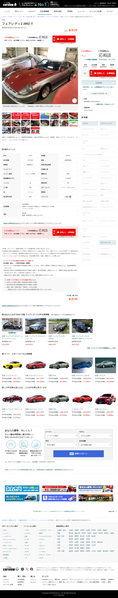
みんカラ (33, 582)
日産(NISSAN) (23, 520)
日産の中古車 (40, 16)
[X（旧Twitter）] (27, 569)
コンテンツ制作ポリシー (49, 582)
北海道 (71, 530)
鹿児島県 (105, 551)
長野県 (77, 536)
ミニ (40, 542)
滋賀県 (88, 542)
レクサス (27, 533)
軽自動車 (6, 555)
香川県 (77, 548)
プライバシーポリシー (76, 579)
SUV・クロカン (8, 545)
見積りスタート (81, 454)
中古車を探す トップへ (40, 511)
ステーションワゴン (9, 539)
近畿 (58, 542)
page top (111, 511)
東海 (58, 539)
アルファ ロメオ (44, 555)
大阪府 (71, 542)
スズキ (27, 551)
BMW (41, 533)
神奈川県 (77, 533)
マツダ (27, 545)
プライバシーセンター (92, 579)
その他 (5, 558)
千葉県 (89, 533)
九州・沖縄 (60, 551)
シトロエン (42, 551)
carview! (4, 16)
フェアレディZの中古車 (52, 16)
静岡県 (82, 539)
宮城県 (88, 530)
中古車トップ (11, 16)
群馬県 (106, 533)
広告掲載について (82, 582)
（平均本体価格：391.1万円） (100, 59)
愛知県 (71, 539)
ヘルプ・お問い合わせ (49, 584)
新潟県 (71, 536)
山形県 (99, 530)
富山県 (82, 536)
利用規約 (103, 579)
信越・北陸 (60, 536)
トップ (7, 11)
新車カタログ (13, 520)
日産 (26, 536)
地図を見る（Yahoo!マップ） (105, 104)
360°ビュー (19, 11)
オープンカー (7, 551)
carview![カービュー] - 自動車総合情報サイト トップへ (67, 511)
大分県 (93, 551)
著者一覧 (62, 582)
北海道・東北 (61, 530)
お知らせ (65, 579)
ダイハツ (27, 555)
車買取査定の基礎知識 (45, 470)
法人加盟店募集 (94, 582)
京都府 (82, 542)
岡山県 (82, 545)
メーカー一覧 (21, 16)
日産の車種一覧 (31, 16)
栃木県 (101, 533)
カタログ (31, 11)
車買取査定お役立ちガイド (64, 470)
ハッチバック (7, 536)
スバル (27, 548)
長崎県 (82, 551)
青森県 (77, 530)
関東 (58, 533)
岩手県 (82, 530)
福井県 (93, 536)
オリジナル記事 (96, 11)
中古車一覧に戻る (72, 295)
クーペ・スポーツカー (10, 548)
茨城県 (95, 533)
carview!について (47, 579)
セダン (5, 530)
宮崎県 (99, 551)
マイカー (110, 11)
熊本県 (88, 551)
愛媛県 (82, 548)
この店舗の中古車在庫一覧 (98, 93)
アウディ (42, 539)
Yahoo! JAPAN (111, 3)
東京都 (71, 533)
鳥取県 (71, 545)
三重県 (88, 539)
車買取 (70, 11)
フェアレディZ (33, 520)
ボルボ (41, 558)
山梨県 (112, 533)
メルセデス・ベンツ (45, 530)
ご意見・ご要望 (106, 582)
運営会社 (57, 579)
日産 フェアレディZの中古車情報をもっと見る (101, 348)
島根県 (77, 545)
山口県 (93, 545)
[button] (40, 75)
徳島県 (71, 548)
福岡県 (71, 551)
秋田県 (93, 530)
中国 (58, 545)
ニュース (81, 11)
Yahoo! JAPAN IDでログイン (12, 223)
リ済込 (66, 197)
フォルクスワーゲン (45, 536)
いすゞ (27, 558)
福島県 (105, 530)
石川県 (88, 536)
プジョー (42, 548)
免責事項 (111, 579)
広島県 (88, 545)
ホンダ (27, 539)
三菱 (26, 542)
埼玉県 (84, 533)
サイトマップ (70, 582)
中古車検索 (44, 11)
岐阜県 (77, 539)
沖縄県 (112, 551)
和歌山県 (100, 542)
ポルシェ (42, 545)
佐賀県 (77, 551)
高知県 (88, 548)
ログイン (96, 3)
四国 (58, 548)
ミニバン (6, 533)
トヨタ (27, 530)
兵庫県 (77, 542)
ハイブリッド (7, 542)
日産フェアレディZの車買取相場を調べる (20, 470)
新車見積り (58, 11)
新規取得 (103, 3)
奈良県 (93, 542)
